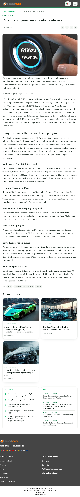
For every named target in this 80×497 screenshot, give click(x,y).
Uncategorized (51, 394)
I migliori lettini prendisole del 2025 (21, 400)
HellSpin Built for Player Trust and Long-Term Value (58, 416)
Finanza (3, 465)
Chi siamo (45, 461)
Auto (9, 286)
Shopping (4, 473)
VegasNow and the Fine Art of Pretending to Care (19, 406)
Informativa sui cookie (50, 473)
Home (4, 11)
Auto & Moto (12, 11)
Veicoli (39, 286)
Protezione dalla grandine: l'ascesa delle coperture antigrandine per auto (19, 373)
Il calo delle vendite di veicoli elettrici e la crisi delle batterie (56, 328)
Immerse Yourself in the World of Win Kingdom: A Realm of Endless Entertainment (57, 406)
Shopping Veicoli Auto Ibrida (24, 286)
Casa (2, 469)
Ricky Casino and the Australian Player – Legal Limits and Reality (58, 397)
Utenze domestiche (7, 481)
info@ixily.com (40, 492)
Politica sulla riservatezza (52, 469)
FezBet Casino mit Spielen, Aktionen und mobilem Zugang (58, 424)
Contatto (45, 465)
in (71, 27)
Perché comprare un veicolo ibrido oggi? (21, 412)
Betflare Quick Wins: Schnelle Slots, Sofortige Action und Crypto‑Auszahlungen (21, 419)
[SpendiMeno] (11, 4)
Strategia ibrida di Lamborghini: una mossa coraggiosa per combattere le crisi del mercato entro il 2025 (19, 331)
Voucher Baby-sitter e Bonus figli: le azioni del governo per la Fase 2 (21, 395)
